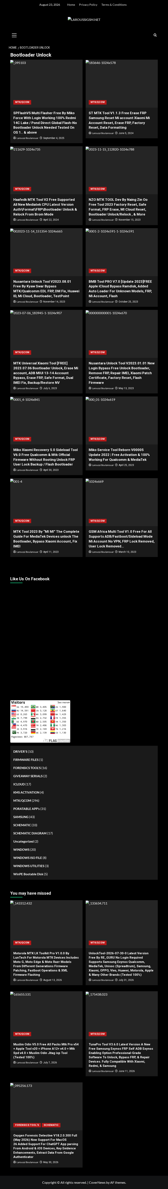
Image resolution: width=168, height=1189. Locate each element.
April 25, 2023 (126, 465)
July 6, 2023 (50, 388)
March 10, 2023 (127, 551)
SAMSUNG (20, 817)
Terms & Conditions (114, 4)
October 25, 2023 (128, 301)
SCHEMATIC (22, 825)
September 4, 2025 (53, 138)
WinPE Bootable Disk (28, 874)
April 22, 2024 (51, 219)
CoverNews (97, 1182)
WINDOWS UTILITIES (28, 866)
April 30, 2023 (51, 470)
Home (71, 4)
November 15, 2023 (130, 219)
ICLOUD (19, 784)
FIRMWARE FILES (26, 759)
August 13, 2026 (52, 980)
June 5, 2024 (126, 133)
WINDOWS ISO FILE (27, 858)
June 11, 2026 (127, 1071)
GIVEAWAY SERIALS (28, 776)
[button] (14, 35)
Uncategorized (23, 841)
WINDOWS (21, 849)
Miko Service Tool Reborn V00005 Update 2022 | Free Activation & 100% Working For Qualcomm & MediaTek (119, 455)
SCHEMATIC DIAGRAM (30, 833)
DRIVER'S (20, 751)
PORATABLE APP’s (26, 809)
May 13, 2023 (126, 388)
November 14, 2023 (54, 301)
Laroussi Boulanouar (27, 138)
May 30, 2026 (50, 1162)
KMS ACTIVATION (26, 792)
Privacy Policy (88, 4)
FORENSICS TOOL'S (27, 768)
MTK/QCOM (22, 102)
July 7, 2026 (50, 1062)
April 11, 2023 (51, 551)
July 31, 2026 (126, 980)
